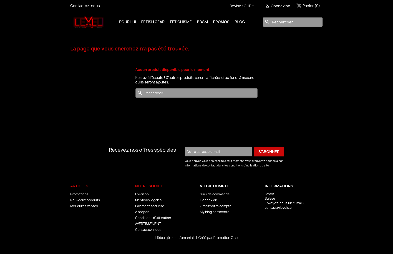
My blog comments (214, 212)
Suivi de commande (215, 194)
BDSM (202, 21)
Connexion (208, 200)
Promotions (79, 194)
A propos (142, 212)
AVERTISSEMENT (148, 223)
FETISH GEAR (153, 21)
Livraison (142, 194)
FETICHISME (181, 21)
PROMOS (221, 21)
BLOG (240, 21)
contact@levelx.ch (279, 207)
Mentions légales (148, 200)
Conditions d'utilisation (153, 218)
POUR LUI (127, 21)
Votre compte (214, 186)
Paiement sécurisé (149, 206)
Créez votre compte (216, 206)
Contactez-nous (85, 5)
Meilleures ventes (84, 206)
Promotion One (225, 237)
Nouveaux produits (85, 200)
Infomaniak (185, 237)
